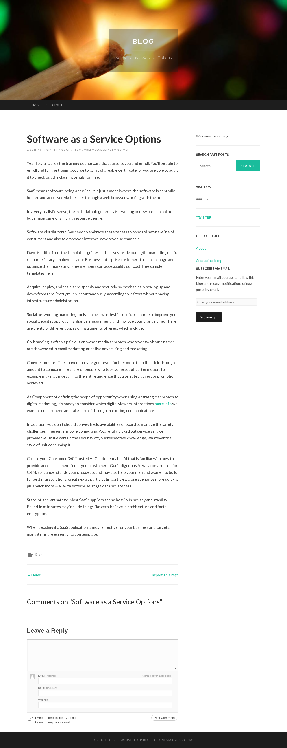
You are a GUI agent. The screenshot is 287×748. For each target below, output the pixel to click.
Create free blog (208, 260)
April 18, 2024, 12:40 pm (48, 150)
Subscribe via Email (213, 268)
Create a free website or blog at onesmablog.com (143, 740)
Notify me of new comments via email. (54, 717)
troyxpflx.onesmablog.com (101, 150)
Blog (143, 41)
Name (47, 687)
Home (36, 105)
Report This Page (165, 575)
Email (47, 675)
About (57, 105)
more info (163, 403)
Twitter (203, 217)
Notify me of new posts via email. (51, 722)
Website (43, 700)
